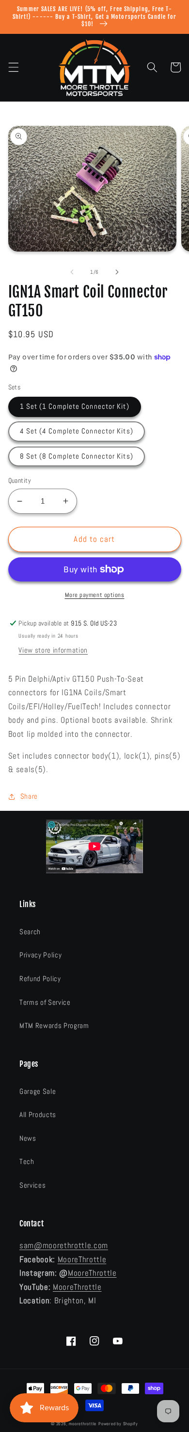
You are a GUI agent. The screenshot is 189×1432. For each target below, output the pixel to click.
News (27, 1138)
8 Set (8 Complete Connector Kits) (76, 456)
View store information (53, 650)
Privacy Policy (40, 955)
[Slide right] (116, 272)
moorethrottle (82, 1424)
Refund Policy (40, 979)
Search (30, 932)
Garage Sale (37, 1091)
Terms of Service (45, 1002)
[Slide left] (72, 272)
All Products (37, 1114)
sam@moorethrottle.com (63, 1245)
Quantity (20, 480)
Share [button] (29, 796)
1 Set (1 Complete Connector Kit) (74, 406)
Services (32, 1185)
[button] (13, 67)
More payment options (95, 595)
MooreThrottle (82, 1259)
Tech (26, 1161)
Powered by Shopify (118, 1424)
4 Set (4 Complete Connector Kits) (76, 431)
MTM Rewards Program (54, 1025)
